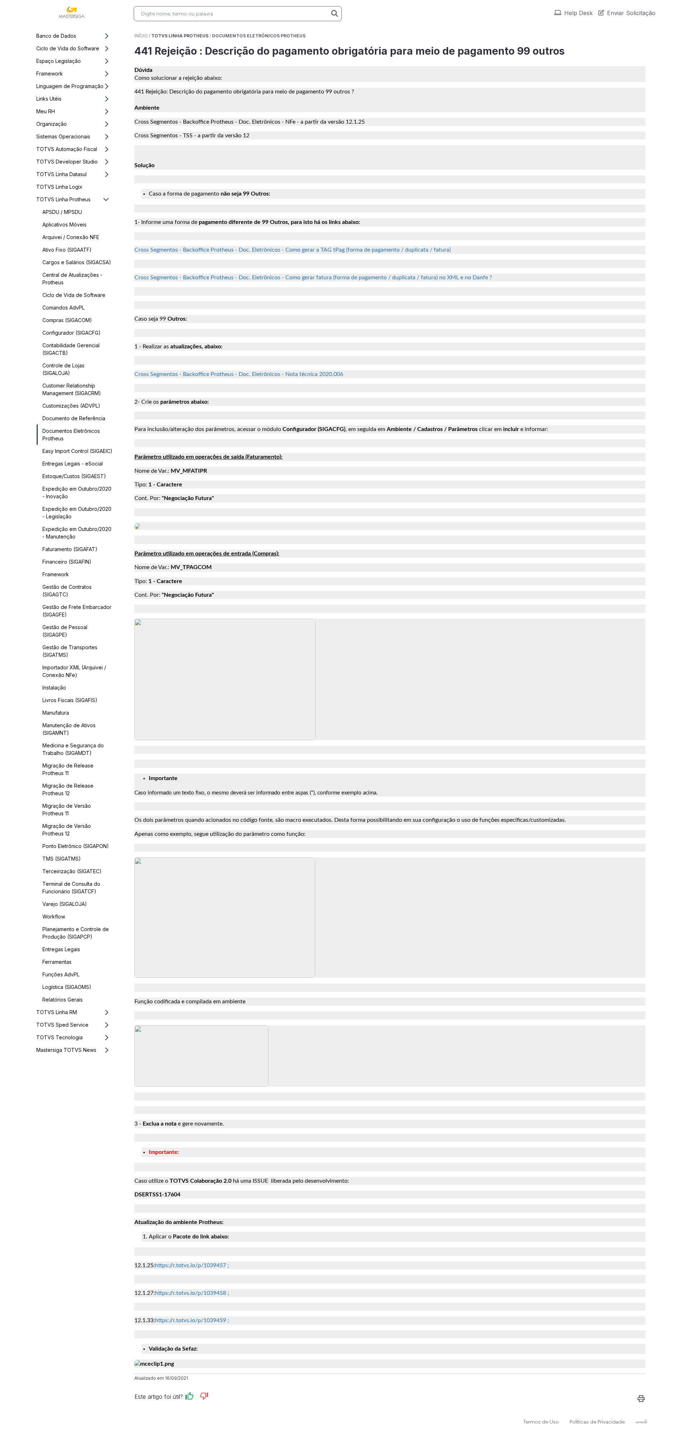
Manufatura (55, 713)
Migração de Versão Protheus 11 (66, 809)
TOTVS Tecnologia (59, 1037)
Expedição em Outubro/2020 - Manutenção (76, 533)
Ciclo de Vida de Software (73, 295)
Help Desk (578, 13)
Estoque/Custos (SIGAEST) (74, 476)
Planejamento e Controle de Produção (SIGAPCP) (75, 933)
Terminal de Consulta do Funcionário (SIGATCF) (71, 887)
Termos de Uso (541, 1422)
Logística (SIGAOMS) (66, 987)
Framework (49, 73)
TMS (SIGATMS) (61, 859)
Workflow (53, 916)
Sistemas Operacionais (63, 136)
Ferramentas (57, 962)
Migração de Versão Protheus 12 (66, 830)
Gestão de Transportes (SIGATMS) (69, 651)
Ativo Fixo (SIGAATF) (67, 250)
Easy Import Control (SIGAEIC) (77, 451)
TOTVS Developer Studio (67, 162)
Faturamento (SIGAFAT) (69, 549)
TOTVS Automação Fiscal (66, 149)
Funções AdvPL (60, 974)
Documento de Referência (73, 418)
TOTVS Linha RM (56, 1012)
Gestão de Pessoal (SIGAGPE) (64, 631)
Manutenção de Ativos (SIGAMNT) (69, 729)
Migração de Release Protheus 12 (67, 789)
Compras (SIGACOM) (67, 320)
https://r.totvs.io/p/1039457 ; (192, 1265)
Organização (51, 124)
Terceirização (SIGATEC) (72, 871)
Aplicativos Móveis (64, 224)
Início (141, 35)
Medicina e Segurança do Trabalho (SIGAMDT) (73, 749)
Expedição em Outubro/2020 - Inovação (76, 492)
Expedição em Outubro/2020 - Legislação (76, 512)
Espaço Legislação (58, 61)
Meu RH (45, 111)
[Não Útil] (204, 1397)
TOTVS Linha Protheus (63, 199)
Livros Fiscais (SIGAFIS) (69, 700)
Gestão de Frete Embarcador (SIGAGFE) (76, 611)
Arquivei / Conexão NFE (70, 237)
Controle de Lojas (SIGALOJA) (63, 369)
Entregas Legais (61, 949)
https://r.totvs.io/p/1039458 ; (192, 1293)
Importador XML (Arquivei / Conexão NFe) (74, 671)
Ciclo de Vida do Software (67, 48)
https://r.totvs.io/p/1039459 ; (192, 1320)
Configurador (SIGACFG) (71, 333)
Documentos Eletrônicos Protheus (71, 434)
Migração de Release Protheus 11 (67, 769)
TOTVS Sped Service (62, 1025)
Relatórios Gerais (62, 1000)
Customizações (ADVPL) (71, 406)
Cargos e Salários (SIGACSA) (76, 262)
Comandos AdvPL (63, 307)
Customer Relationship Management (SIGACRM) (71, 389)
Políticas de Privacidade (597, 1422)
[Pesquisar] (334, 14)
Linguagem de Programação (70, 86)
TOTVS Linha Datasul (61, 174)
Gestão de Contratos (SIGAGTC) (67, 590)
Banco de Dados (56, 36)
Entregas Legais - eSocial (72, 464)
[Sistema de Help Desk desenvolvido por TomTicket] (641, 1421)
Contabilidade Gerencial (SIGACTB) (71, 349)
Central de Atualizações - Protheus (72, 278)
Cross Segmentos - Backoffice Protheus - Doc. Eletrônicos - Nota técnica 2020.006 (238, 374)
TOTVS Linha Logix (59, 187)
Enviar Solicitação (631, 13)
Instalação (54, 687)
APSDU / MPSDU (62, 212)
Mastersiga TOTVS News (66, 1050)
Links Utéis (48, 99)
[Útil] (189, 1397)
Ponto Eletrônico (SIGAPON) (75, 846)
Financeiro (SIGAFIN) (66, 562)
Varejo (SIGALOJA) (64, 904)
